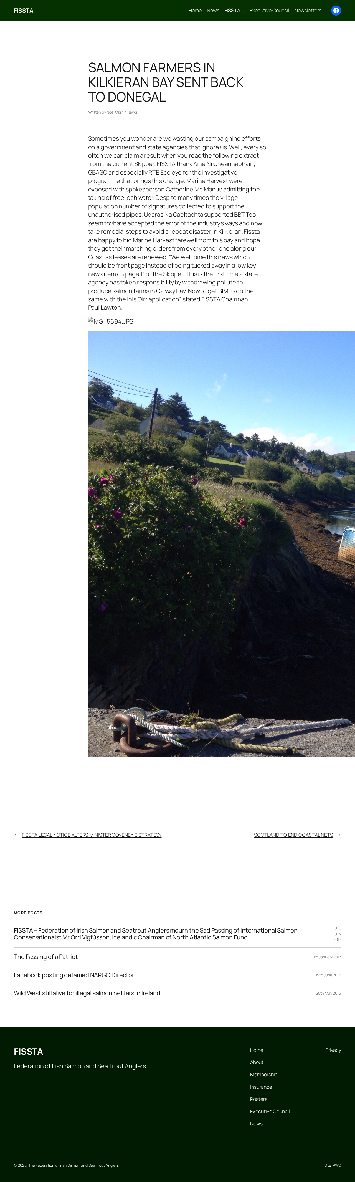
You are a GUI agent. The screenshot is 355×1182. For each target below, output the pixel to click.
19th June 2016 (328, 974)
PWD (337, 1165)
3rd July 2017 (337, 934)
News (132, 112)
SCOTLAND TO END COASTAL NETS (293, 834)
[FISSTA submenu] (243, 10)
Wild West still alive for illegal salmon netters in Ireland (87, 993)
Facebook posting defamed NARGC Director (74, 975)
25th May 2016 (328, 993)
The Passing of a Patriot (46, 956)
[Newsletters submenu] (324, 10)
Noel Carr (114, 112)
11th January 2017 (326, 956)
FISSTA (23, 10)
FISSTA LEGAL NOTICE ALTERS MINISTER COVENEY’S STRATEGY (92, 834)
